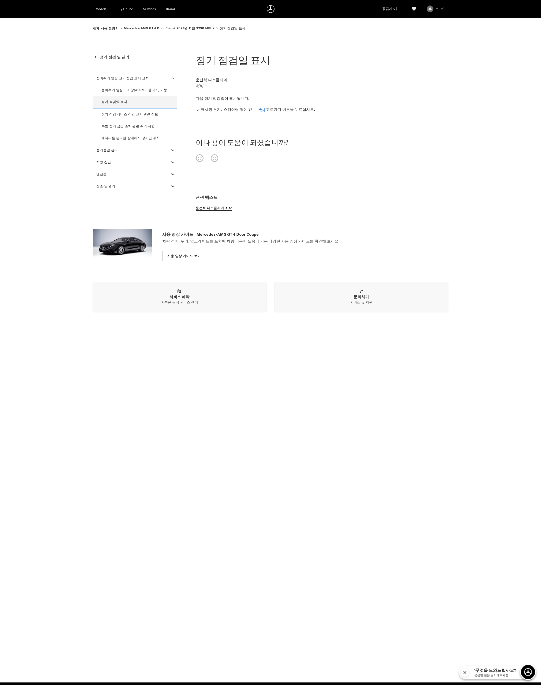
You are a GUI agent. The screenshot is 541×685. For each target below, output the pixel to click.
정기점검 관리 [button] (107, 150)
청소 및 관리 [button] (105, 186)
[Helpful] (200, 158)
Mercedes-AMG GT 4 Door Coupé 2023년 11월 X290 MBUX (169, 28)
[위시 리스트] (414, 8)
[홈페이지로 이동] (271, 9)
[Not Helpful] (214, 158)
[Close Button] (486, 672)
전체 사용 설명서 (106, 28)
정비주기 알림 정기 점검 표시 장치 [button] (122, 78)
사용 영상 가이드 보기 (184, 256)
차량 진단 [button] (103, 162)
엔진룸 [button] (101, 174)
